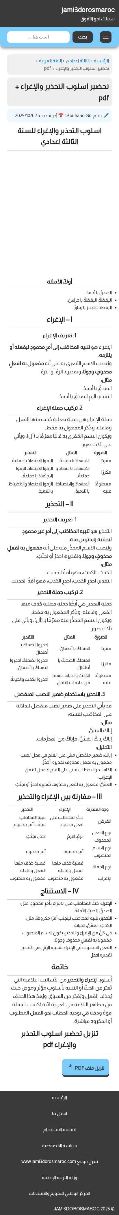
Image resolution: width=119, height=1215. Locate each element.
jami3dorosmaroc (88, 10)
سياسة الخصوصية (59, 1145)
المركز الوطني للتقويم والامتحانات (59, 1193)
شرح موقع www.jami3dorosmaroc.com (59, 1161)
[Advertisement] (59, 212)
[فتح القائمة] (105, 37)
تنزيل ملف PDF (89, 1068)
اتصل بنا (59, 1113)
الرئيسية (59, 1097)
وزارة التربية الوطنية (59, 1177)
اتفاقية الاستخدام (59, 1129)
